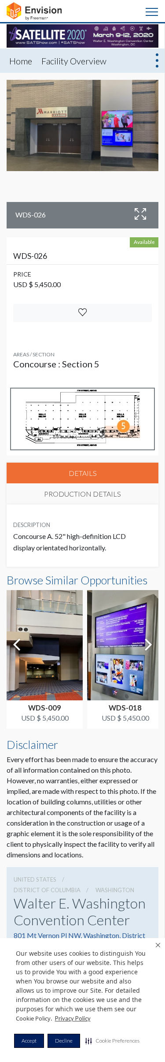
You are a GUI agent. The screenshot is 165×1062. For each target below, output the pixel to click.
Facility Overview (73, 61)
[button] (112, 1041)
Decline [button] (64, 1040)
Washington (114, 890)
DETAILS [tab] (83, 473)
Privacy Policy (73, 1018)
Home (20, 61)
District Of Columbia (47, 890)
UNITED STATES (35, 879)
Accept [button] (29, 1040)
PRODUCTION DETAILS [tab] (82, 494)
